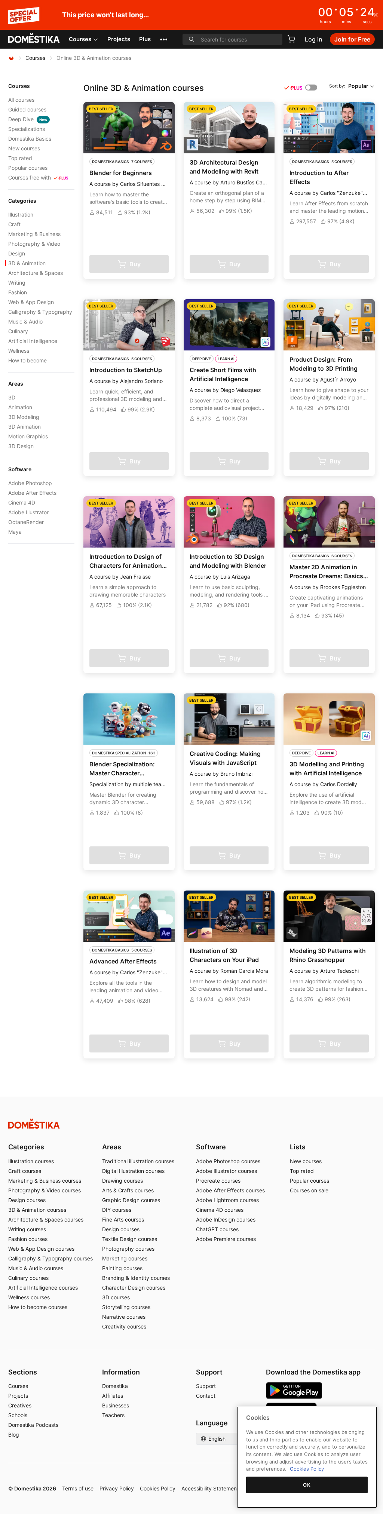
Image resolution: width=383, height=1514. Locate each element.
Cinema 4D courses (219, 1210)
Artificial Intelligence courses (43, 1287)
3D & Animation (27, 263)
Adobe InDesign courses (225, 1219)
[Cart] (291, 39)
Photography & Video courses (44, 1190)
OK (306, 1485)
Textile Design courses (129, 1239)
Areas (111, 1147)
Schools (17, 1415)
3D (11, 397)
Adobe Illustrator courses (226, 1171)
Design (16, 253)
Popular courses (28, 168)
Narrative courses (123, 1317)
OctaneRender (26, 522)
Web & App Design (31, 302)
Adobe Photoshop (30, 483)
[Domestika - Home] (34, 38)
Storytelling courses (126, 1307)
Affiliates (112, 1395)
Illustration (20, 214)
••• (164, 39)
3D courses (116, 1297)
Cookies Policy (157, 1488)
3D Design (21, 446)
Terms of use (78, 1488)
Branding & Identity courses (136, 1278)
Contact (205, 1395)
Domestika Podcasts (33, 1425)
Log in (313, 39)
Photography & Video (34, 243)
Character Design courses (133, 1287)
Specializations (26, 129)
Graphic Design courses (131, 1200)
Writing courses (27, 1229)
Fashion (17, 292)
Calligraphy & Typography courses (50, 1258)
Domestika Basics (29, 138)
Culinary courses (28, 1278)
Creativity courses (124, 1326)
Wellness (18, 350)
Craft (14, 224)
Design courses (27, 1200)
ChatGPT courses (217, 1229)
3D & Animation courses (37, 1210)
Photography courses (128, 1248)
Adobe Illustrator (28, 512)
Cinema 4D (21, 502)
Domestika (115, 1386)
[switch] (311, 88)
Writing (16, 282)
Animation (20, 407)
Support (206, 1386)
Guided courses (27, 109)
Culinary (18, 331)
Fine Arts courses (123, 1219)
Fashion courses (28, 1239)
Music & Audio (25, 321)
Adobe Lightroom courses (227, 1200)
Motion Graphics (28, 436)
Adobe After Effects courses (230, 1190)
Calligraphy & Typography (40, 312)
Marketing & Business (34, 234)
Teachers (113, 1415)
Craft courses (24, 1171)
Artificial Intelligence (32, 341)
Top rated (20, 158)
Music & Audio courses (35, 1268)
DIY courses (116, 1210)
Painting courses (122, 1268)
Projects (118, 39)
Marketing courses (124, 1258)
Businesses (115, 1405)
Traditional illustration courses (138, 1161)
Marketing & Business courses (44, 1180)
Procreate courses (218, 1180)
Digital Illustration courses (133, 1171)
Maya (15, 531)
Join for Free (352, 39)
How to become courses (37, 1307)
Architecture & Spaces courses (45, 1219)
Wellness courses (29, 1297)
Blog (13, 1434)
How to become (27, 360)
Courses (80, 39)
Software (211, 1147)
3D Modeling (23, 417)
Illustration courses (31, 1161)
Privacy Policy (116, 1488)
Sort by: (348, 86)
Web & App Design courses (41, 1248)
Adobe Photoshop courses (228, 1161)
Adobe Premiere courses (226, 1239)
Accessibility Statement (210, 1488)
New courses (24, 148)
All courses (21, 99)
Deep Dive (27, 119)
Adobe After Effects (32, 493)
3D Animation (24, 426)
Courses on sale (309, 1190)
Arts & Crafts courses (128, 1190)
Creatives (19, 1405)
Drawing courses (122, 1180)
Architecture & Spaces (35, 273)
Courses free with (29, 177)
